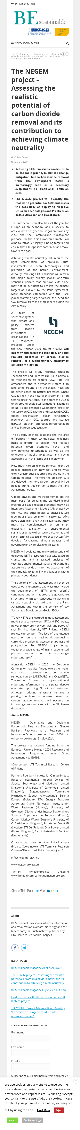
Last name (17, 1047)
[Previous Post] (63, 53)
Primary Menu (25, 4)
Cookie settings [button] (32, 1120)
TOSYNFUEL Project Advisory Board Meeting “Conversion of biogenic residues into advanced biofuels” (38, 1012)
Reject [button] (58, 1110)
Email (15, 1061)
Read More (43, 1110)
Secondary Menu (27, 43)
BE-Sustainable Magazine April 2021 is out (36, 968)
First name (17, 1032)
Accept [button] (12, 1120)
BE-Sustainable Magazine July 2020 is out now (38, 990)
